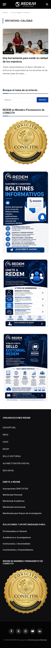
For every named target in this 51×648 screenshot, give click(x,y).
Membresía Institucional (14, 507)
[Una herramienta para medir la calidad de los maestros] (25, 41)
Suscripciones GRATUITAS (15, 488)
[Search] (46, 4)
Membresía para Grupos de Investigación (22, 513)
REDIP (6, 449)
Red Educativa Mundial (37, 640)
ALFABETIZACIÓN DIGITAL (16, 463)
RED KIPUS (8, 470)
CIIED (5, 442)
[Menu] (4, 4)
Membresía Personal (12, 495)
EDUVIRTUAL (9, 427)
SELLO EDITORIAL (12, 456)
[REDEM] (25, 4)
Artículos (8, 53)
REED (5, 435)
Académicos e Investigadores (17, 537)
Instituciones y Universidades (16, 544)
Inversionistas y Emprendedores (18, 550)
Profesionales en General (15, 531)
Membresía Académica (13, 501)
